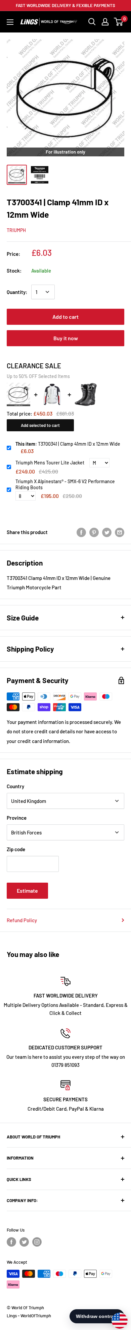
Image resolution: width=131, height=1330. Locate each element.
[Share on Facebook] (81, 532)
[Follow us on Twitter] (24, 1242)
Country (15, 786)
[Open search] (92, 21)
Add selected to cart (40, 425)
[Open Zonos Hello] (116, 1317)
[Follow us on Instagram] (37, 1242)
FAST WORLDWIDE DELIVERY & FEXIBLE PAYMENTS (65, 5)
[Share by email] (119, 532)
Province (17, 818)
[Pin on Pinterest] (94, 532)
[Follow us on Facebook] (11, 1242)
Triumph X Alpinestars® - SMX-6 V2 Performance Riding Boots (65, 484)
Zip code (16, 849)
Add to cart (65, 316)
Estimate (27, 890)
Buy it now (65, 338)
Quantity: (17, 292)
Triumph (16, 230)
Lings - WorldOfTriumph (29, 1315)
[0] (119, 22)
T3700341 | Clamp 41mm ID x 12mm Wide (67, 444)
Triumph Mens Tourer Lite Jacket (49, 462)
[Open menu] (10, 22)
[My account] (105, 21)
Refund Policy (22, 920)
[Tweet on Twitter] (107, 532)
